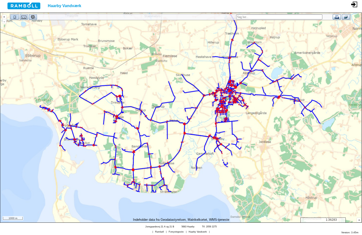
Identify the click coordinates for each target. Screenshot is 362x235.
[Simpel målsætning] (23, 18)
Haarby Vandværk (198, 232)
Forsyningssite (176, 232)
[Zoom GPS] (32, 18)
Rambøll (159, 232)
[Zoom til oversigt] (14, 18)
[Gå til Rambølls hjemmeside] (20, 11)
